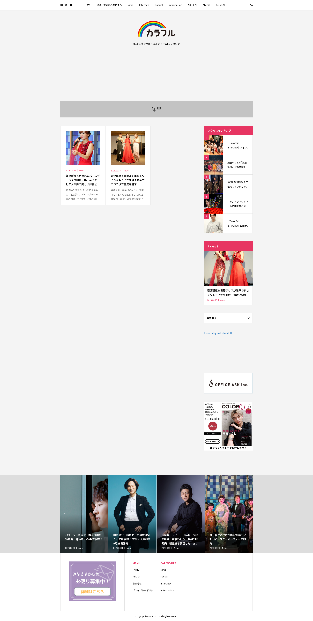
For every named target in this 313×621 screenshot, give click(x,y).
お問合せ (137, 583)
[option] (84, 514)
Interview (144, 5)
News (130, 5)
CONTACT (221, 5)
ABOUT (207, 5)
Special (159, 5)
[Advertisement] (156, 77)
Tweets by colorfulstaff (218, 333)
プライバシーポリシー (143, 592)
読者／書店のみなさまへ (109, 5)
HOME (136, 569)
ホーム (88, 5)
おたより (192, 5)
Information (175, 5)
